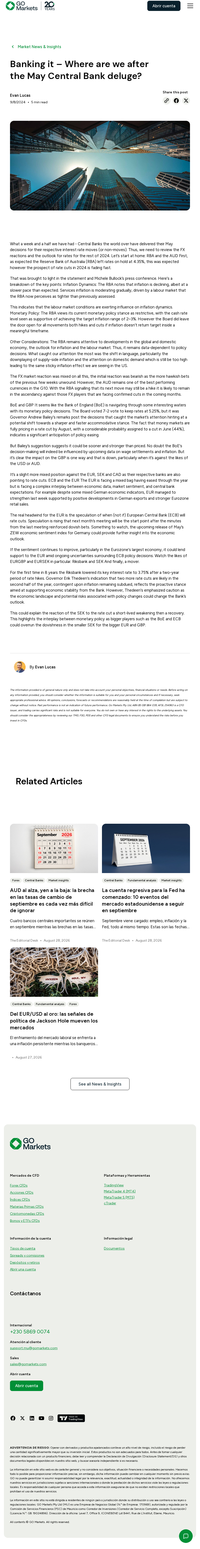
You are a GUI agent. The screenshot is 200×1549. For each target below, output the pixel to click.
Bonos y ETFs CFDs (25, 1221)
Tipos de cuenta (22, 1248)
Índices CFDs (20, 1200)
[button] (189, 6)
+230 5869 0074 (30, 1332)
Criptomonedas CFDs (27, 1214)
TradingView (114, 1185)
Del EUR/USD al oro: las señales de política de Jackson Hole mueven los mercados (54, 1020)
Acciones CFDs (21, 1192)
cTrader (110, 1203)
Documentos (114, 1248)
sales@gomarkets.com (28, 1364)
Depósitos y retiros (25, 1262)
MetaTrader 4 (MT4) (120, 1191)
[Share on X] (186, 101)
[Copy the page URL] (166, 101)
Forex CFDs (19, 1185)
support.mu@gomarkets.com (34, 1348)
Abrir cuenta (163, 5)
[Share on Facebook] (176, 101)
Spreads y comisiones (27, 1255)
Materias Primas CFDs (27, 1207)
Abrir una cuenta (23, 1269)
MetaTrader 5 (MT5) (119, 1197)
